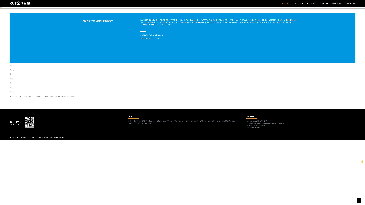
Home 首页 (286, 3)
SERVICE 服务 (324, 3)
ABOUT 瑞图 (311, 3)
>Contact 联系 (350, 3)
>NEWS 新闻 (336, 3)
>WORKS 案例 (298, 3)
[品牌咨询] (362, 161)
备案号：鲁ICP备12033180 (57, 137)
